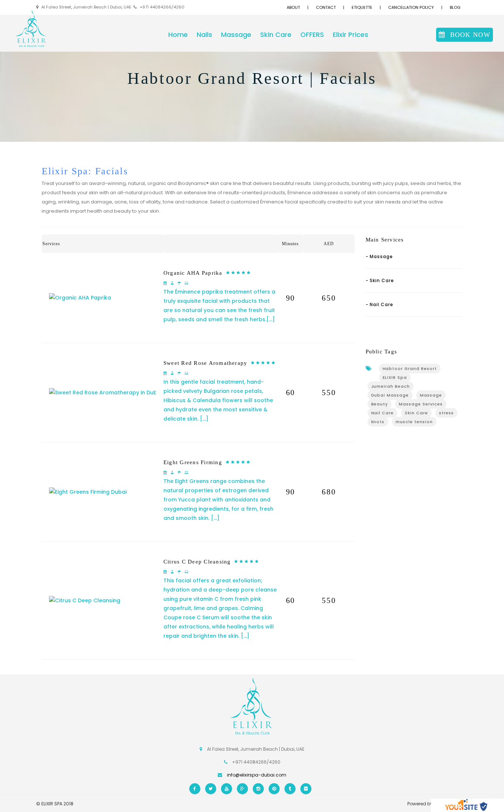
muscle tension (414, 422)
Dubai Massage (390, 395)
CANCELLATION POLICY (411, 7)
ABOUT (293, 7)
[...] (270, 319)
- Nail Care (380, 304)
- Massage (379, 256)
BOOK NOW (470, 34)
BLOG (455, 7)
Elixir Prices (350, 34)
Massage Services (421, 404)
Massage (236, 34)
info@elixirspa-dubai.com (256, 775)
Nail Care (382, 413)
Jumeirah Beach (390, 386)
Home (178, 34)
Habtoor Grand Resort (410, 368)
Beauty (379, 404)
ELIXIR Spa (395, 377)
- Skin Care (380, 280)
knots (378, 422)
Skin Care (275, 34)
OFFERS (312, 34)
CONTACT (326, 7)
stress (446, 413)
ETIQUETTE (362, 7)
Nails (204, 34)
